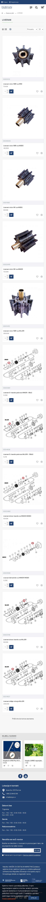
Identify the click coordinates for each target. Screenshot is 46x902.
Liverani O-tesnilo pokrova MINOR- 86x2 (17, 393)
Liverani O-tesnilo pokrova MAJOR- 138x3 (18, 454)
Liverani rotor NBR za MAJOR (13, 331)
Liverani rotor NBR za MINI (12, 84)
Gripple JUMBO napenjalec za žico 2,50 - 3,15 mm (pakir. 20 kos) (34, 761)
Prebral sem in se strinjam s (22, 855)
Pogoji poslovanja (9, 898)
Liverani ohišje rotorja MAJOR (13, 701)
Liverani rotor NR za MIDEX (12, 207)
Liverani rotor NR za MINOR (13, 269)
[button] (22, 769)
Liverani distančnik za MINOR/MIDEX (16, 578)
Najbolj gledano (9, 736)
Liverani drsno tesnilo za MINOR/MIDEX (17, 516)
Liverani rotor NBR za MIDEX (13, 146)
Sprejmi (33, 898)
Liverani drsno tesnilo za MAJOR (14, 640)
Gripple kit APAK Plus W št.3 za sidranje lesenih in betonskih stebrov (12, 761)
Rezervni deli (10, 13)
